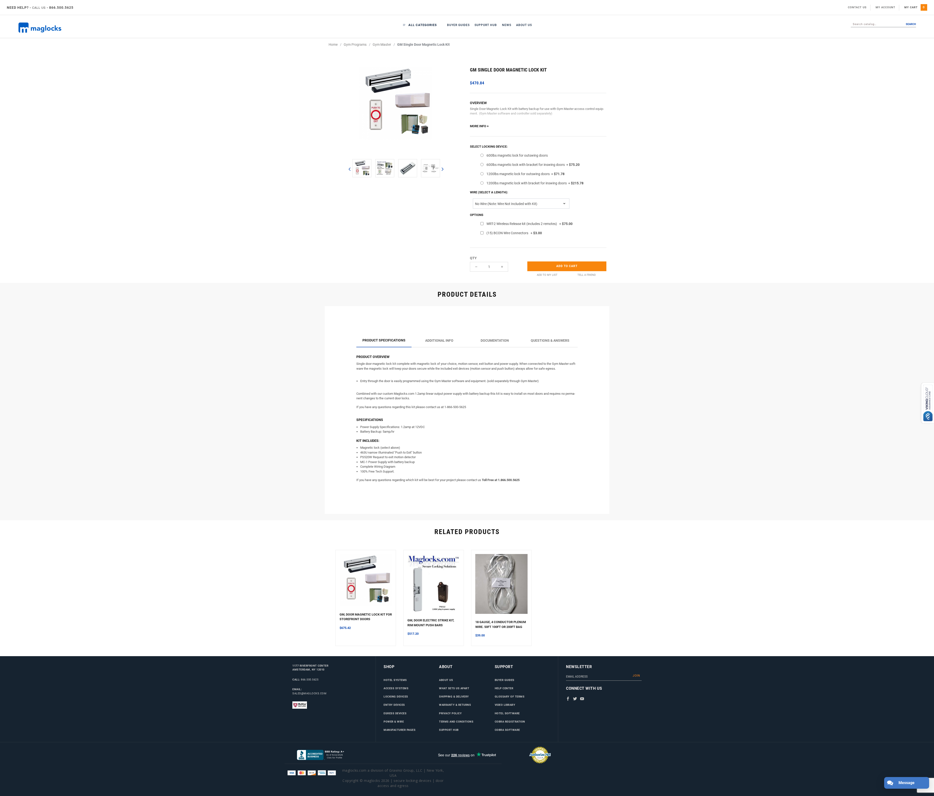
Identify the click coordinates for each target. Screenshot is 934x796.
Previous (349, 169)
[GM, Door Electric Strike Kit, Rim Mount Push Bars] (433, 586)
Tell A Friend (586, 275)
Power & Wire (394, 721)
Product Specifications (383, 340)
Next (442, 169)
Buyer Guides (458, 25)
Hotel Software (507, 713)
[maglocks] (93, 27)
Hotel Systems (395, 680)
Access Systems (396, 688)
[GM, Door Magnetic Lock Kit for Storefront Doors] (366, 583)
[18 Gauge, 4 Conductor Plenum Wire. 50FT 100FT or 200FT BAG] (501, 587)
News (506, 25)
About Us (524, 25)
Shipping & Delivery (454, 696)
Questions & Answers (550, 340)
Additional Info (439, 340)
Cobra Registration (510, 721)
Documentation (495, 340)
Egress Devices (395, 713)
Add (566, 266)
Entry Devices (394, 705)
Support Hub (486, 25)
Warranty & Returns (455, 705)
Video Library (505, 705)
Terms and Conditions (456, 721)
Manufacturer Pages (399, 730)
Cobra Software (507, 730)
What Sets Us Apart (454, 688)
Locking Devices (396, 696)
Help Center (504, 688)
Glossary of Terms (510, 696)
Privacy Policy (450, 713)
